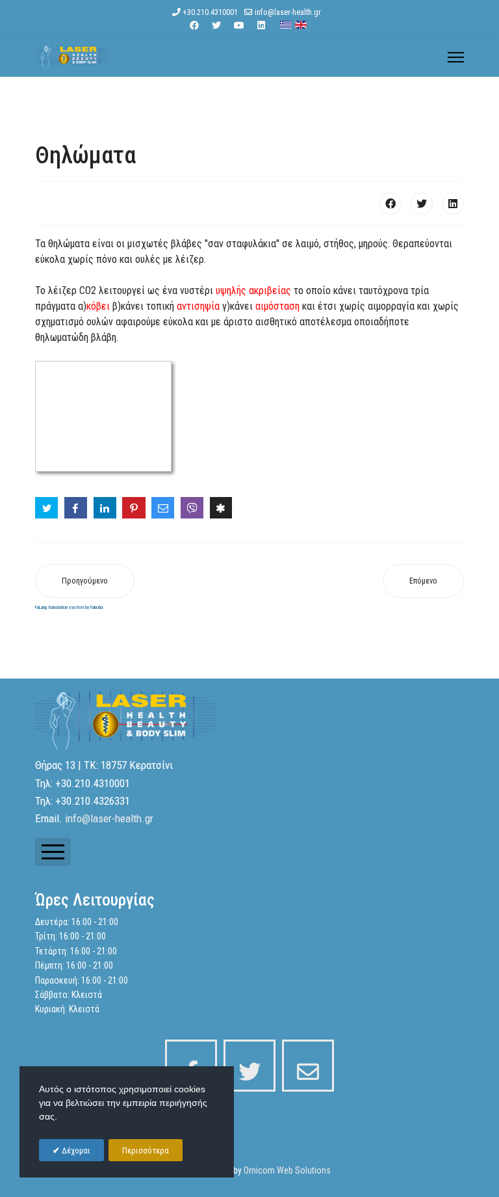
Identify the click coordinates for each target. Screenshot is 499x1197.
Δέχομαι (75, 1150)
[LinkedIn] (453, 204)
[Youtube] (239, 25)
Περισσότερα (145, 1150)
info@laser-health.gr (288, 12)
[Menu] (456, 57)
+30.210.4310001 (210, 12)
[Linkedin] (261, 25)
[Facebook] (194, 25)
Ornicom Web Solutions (287, 1170)
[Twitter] (216, 25)
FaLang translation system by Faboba (69, 607)
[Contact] (308, 1066)
